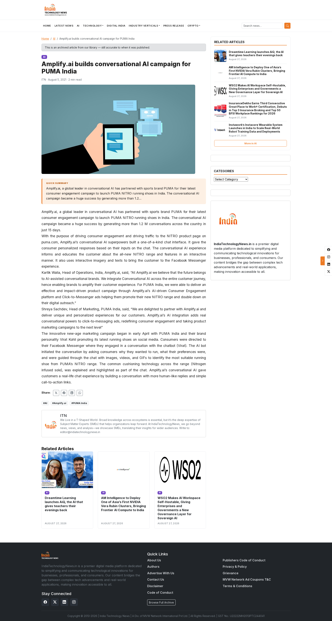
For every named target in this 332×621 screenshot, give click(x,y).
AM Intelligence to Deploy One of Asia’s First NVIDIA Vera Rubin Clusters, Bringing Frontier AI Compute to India (123, 504)
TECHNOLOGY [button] (92, 25)
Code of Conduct (160, 592)
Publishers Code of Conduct (244, 560)
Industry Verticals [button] (143, 25)
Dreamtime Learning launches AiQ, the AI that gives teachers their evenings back (64, 504)
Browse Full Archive (161, 602)
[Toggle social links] (322, 260)
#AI (45, 403)
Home (47, 25)
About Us (154, 560)
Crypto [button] (193, 25)
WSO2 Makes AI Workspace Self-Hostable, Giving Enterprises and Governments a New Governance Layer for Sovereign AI (179, 508)
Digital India (116, 25)
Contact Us (155, 579)
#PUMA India (79, 403)
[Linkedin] (64, 602)
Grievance (230, 573)
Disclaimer (155, 586)
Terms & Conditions (237, 586)
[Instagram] (74, 602)
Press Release (173, 25)
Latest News (64, 25)
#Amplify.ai (59, 403)
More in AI (250, 143)
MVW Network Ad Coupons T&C (247, 579)
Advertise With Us (160, 573)
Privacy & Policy (235, 566)
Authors (153, 566)
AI (78, 25)
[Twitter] (55, 602)
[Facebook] (45, 602)
